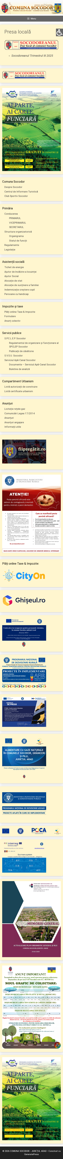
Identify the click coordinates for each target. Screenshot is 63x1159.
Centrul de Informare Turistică (21, 191)
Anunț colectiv (12, 320)
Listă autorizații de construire (20, 386)
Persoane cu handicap (16, 294)
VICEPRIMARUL (17, 222)
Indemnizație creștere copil (19, 289)
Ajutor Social (11, 276)
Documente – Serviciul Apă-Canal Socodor (32, 364)
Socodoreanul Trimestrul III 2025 (32, 55)
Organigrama (16, 236)
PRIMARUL (15, 218)
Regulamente (11, 245)
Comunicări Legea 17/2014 (19, 413)
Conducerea (11, 213)
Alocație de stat (13, 280)
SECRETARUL (16, 227)
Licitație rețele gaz (14, 408)
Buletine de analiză (19, 369)
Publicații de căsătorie (21, 351)
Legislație (9, 249)
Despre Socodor (13, 187)
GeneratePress (31, 1154)
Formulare (10, 316)
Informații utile (12, 426)
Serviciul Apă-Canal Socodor (20, 360)
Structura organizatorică (18, 231)
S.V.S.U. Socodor (13, 355)
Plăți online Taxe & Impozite (19, 311)
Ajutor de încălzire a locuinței (20, 271)
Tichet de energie (14, 267)
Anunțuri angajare (14, 422)
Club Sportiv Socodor (16, 196)
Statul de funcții (18, 240)
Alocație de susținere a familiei (21, 285)
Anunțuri (9, 417)
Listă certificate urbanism (18, 391)
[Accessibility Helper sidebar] (59, 32)
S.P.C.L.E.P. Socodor (15, 338)
